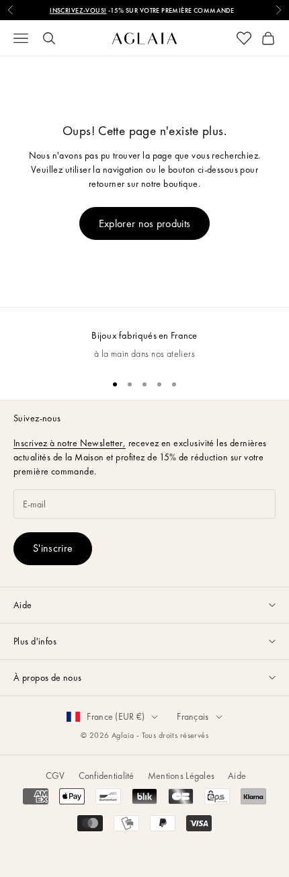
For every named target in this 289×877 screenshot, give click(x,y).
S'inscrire (53, 548)
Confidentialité (106, 775)
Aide (237, 775)
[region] (144, 338)
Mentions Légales (181, 775)
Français (192, 716)
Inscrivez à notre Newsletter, (69, 443)
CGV (55, 775)
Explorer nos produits (145, 223)
